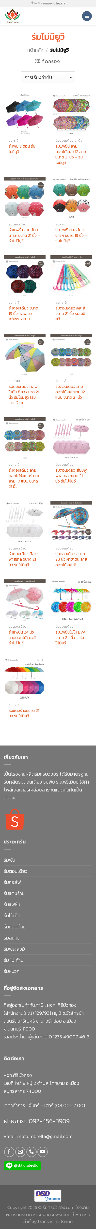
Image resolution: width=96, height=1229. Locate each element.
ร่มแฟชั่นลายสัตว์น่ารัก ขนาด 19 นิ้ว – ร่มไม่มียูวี (71, 235)
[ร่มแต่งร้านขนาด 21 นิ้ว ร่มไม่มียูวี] (25, 679)
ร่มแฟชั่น (12, 904)
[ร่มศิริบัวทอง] (24, 16)
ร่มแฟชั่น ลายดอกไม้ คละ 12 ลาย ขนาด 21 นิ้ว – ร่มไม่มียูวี (70, 154)
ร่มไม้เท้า (12, 915)
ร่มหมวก (11, 971)
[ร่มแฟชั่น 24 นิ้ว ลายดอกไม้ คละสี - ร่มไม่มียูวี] (25, 600)
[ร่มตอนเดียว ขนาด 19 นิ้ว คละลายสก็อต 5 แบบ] (25, 276)
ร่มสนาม (11, 938)
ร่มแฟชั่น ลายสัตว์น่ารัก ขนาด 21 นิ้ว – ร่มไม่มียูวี (24, 235)
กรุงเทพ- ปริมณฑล (53, 3)
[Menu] (87, 16)
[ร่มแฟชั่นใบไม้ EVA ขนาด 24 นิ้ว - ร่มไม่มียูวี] (71, 600)
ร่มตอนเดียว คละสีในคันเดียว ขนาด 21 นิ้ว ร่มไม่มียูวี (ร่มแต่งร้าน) (24, 394)
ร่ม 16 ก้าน (13, 960)
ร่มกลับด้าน (15, 926)
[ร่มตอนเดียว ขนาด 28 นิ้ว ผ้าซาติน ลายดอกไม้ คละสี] (71, 522)
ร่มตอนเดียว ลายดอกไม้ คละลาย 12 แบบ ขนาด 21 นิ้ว (70, 392)
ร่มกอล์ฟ (12, 882)
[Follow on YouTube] (42, 1152)
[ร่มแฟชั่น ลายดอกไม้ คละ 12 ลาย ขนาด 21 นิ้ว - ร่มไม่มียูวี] (71, 114)
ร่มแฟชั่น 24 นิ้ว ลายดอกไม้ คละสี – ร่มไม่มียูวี (24, 637)
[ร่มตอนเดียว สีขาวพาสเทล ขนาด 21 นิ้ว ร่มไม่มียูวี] (25, 522)
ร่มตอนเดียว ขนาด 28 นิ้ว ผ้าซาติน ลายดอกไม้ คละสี (71, 559)
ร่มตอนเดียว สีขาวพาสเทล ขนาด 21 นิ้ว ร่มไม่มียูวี (23, 559)
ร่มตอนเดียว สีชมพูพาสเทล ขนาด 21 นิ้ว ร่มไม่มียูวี (71, 475)
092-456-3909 (48, 1121)
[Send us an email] (20, 1152)
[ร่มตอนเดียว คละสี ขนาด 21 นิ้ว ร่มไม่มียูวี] (71, 276)
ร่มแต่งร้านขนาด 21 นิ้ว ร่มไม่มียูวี (24, 713)
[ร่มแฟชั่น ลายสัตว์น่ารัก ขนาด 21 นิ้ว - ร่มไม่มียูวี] (25, 198)
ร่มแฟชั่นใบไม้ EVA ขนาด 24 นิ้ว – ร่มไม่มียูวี (70, 637)
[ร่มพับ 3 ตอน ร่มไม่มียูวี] (25, 114)
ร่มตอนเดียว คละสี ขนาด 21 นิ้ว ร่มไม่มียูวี (70, 313)
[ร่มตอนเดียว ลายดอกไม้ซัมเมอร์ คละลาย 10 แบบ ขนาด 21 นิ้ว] (25, 438)
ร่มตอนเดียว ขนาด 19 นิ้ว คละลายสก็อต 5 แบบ (23, 313)
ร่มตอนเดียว (16, 871)
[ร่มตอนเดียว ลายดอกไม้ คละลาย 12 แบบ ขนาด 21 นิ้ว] (71, 355)
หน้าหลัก (35, 50)
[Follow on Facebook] (9, 1152)
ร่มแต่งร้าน (14, 893)
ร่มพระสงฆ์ (14, 949)
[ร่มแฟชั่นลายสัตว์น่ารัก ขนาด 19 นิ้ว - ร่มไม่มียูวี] (71, 198)
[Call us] (31, 1152)
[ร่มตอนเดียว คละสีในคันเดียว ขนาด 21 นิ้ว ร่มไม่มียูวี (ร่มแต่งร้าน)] (25, 355)
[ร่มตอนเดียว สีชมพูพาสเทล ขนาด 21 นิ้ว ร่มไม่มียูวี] (71, 438)
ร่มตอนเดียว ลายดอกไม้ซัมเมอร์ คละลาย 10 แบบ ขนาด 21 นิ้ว (24, 478)
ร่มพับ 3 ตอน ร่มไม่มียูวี (22, 148)
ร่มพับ (9, 860)
